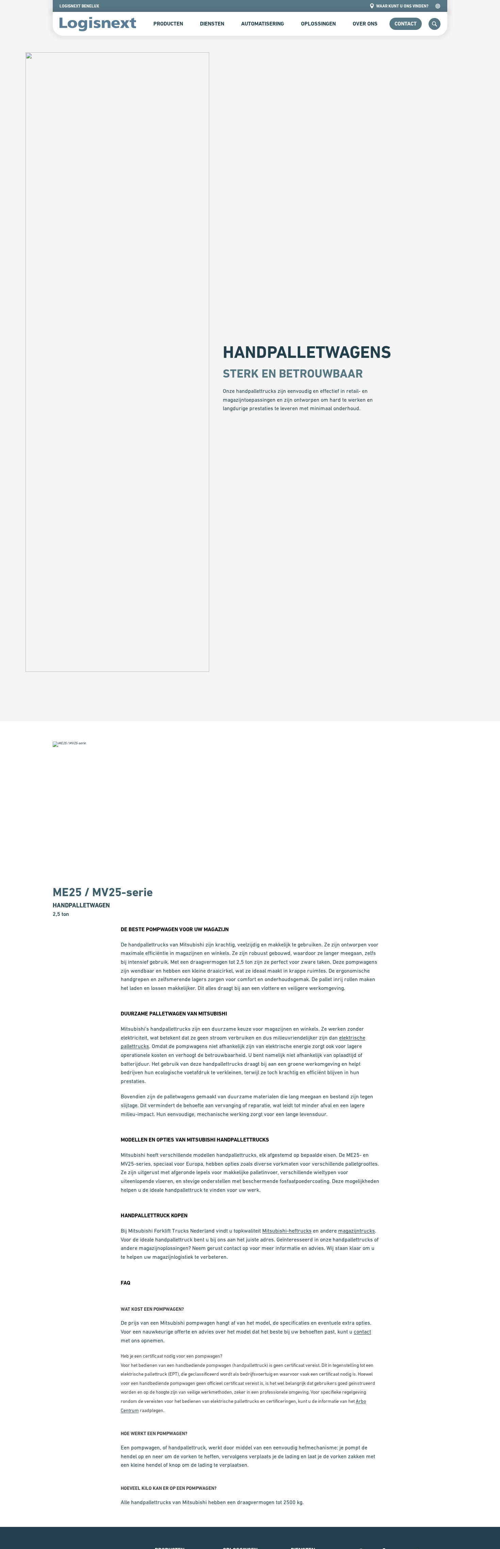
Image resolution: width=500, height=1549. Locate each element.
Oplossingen (318, 23)
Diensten (212, 23)
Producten (168, 23)
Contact (406, 23)
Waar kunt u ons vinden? (402, 6)
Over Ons (365, 23)
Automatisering (262, 23)
